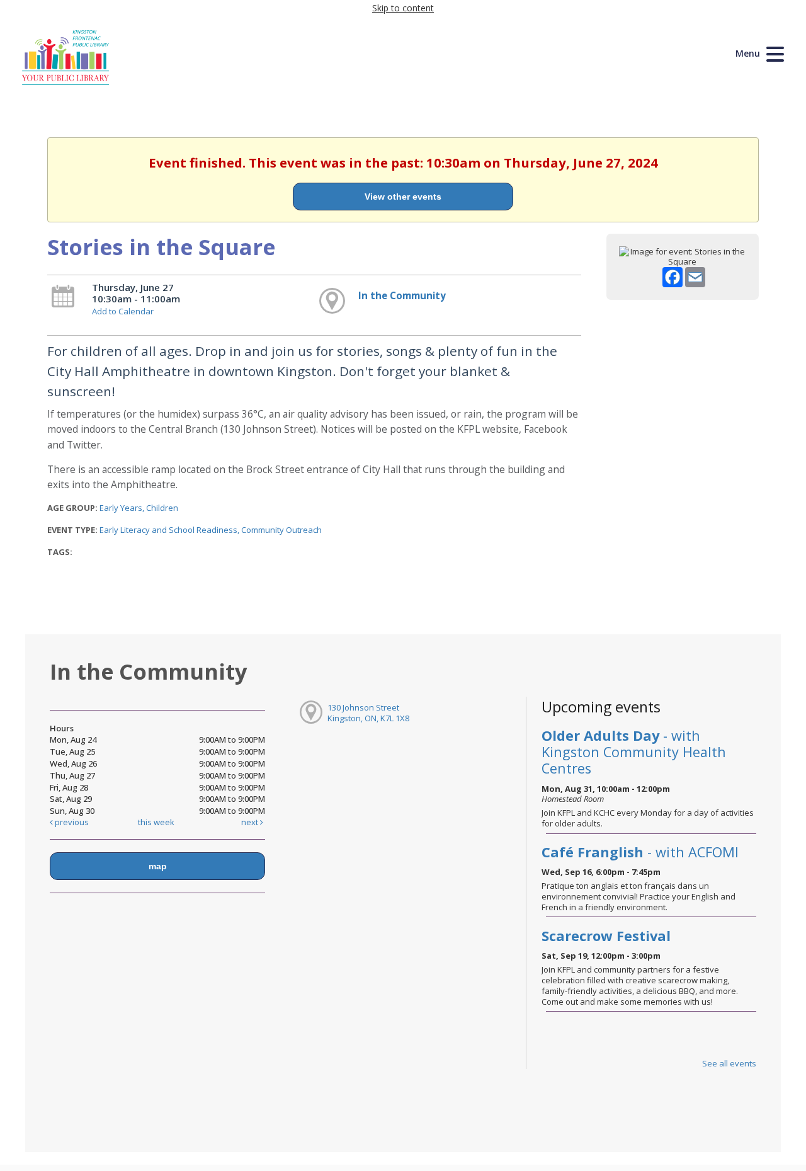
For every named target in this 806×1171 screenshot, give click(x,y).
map (158, 866)
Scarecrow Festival (606, 936)
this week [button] (156, 822)
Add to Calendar (123, 311)
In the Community (402, 295)
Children (162, 507)
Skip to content (403, 8)
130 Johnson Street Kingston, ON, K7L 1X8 (368, 713)
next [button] (250, 822)
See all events (729, 1063)
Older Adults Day (634, 751)
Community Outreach (281, 529)
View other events (403, 196)
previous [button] (71, 822)
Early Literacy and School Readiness (168, 529)
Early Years (120, 507)
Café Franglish (640, 852)
